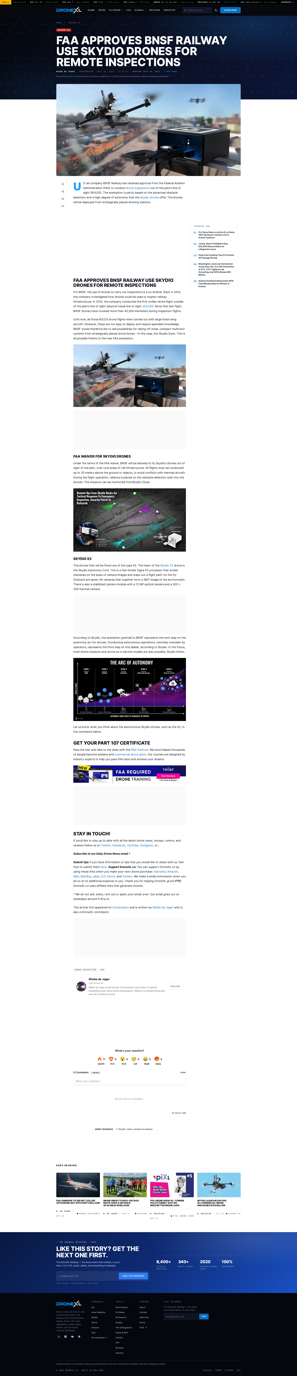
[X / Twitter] (58, 1336)
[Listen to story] (63, 199)
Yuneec (127, 876)
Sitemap (229, 1370)
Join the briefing (133, 1276)
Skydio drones (149, 197)
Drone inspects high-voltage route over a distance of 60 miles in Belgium (121, 1203)
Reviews (154, 10)
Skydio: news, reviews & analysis (135, 1129)
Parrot (111, 876)
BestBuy (86, 876)
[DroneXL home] (68, 10)
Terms (218, 1370)
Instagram (146, 845)
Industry (170, 10)
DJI (103, 876)
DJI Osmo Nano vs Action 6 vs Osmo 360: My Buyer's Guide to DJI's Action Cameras (216, 235)
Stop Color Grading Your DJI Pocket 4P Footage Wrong (216, 256)
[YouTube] (72, 1336)
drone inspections (138, 188)
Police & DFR (122, 1332)
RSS (239, 1370)
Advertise (144, 1317)
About (142, 1307)
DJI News (115, 10)
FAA (129, 10)
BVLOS (147, 306)
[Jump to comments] (63, 206)
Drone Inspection (85, 970)
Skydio (94, 1317)
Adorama (160, 871)
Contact (143, 1312)
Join (203, 1316)
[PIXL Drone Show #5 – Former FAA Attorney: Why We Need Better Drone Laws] (172, 1185)
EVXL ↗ (143, 1327)
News (102, 10)
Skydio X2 (75, 23)
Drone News (122, 1307)
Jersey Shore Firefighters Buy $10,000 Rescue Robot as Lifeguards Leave (213, 246)
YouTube (132, 845)
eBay (96, 876)
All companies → (99, 1337)
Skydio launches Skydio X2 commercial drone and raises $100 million (211, 1203)
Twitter (106, 845)
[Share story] (63, 191)
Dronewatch (120, 907)
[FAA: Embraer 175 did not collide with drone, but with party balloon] (78, 1185)
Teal (93, 1332)
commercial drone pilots (130, 754)
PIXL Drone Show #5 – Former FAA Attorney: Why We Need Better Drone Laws (167, 1203)
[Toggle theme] (216, 10)
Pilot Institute (139, 749)
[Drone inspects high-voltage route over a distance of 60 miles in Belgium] (125, 1185)
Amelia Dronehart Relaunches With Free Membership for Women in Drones (216, 284)
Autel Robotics (98, 1312)
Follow (175, 986)
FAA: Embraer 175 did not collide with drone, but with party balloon (78, 1201)
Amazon (172, 871)
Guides (139, 10)
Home (91, 10)
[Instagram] (79, 1336)
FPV (117, 1342)
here (104, 867)
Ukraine (119, 1337)
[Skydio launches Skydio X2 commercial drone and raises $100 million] (219, 1185)
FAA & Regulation (124, 1327)
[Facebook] (65, 1336)
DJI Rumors (121, 1317)
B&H (76, 876)
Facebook (118, 845)
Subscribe (230, 10)
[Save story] (63, 184)
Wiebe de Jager (163, 907)
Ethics (142, 1322)
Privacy (207, 1370)
